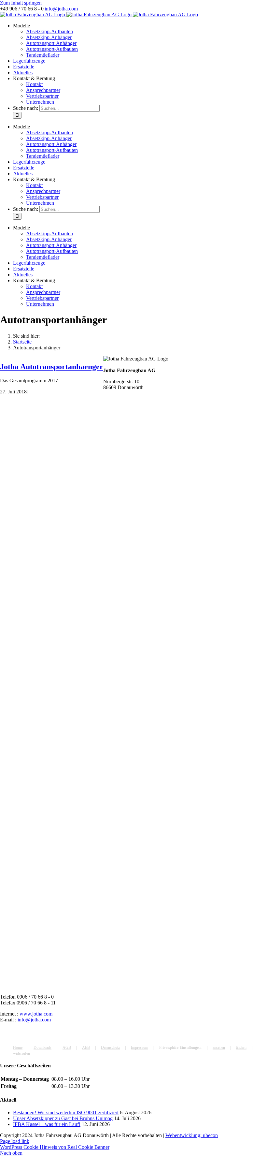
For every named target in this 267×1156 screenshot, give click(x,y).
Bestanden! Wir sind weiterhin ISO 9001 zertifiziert (66, 1112)
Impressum (139, 1047)
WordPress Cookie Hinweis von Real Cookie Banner (54, 1147)
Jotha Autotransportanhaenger (51, 366)
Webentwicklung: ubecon (191, 1135)
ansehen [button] (219, 1047)
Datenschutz (110, 1047)
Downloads (42, 1047)
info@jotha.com (61, 8)
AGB (67, 1047)
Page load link (14, 1141)
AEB (86, 1047)
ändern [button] (241, 1047)
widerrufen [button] (21, 1053)
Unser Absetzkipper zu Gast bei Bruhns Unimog (63, 1118)
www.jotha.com (36, 1014)
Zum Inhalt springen (21, 3)
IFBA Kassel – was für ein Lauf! (46, 1124)
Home (17, 1047)
